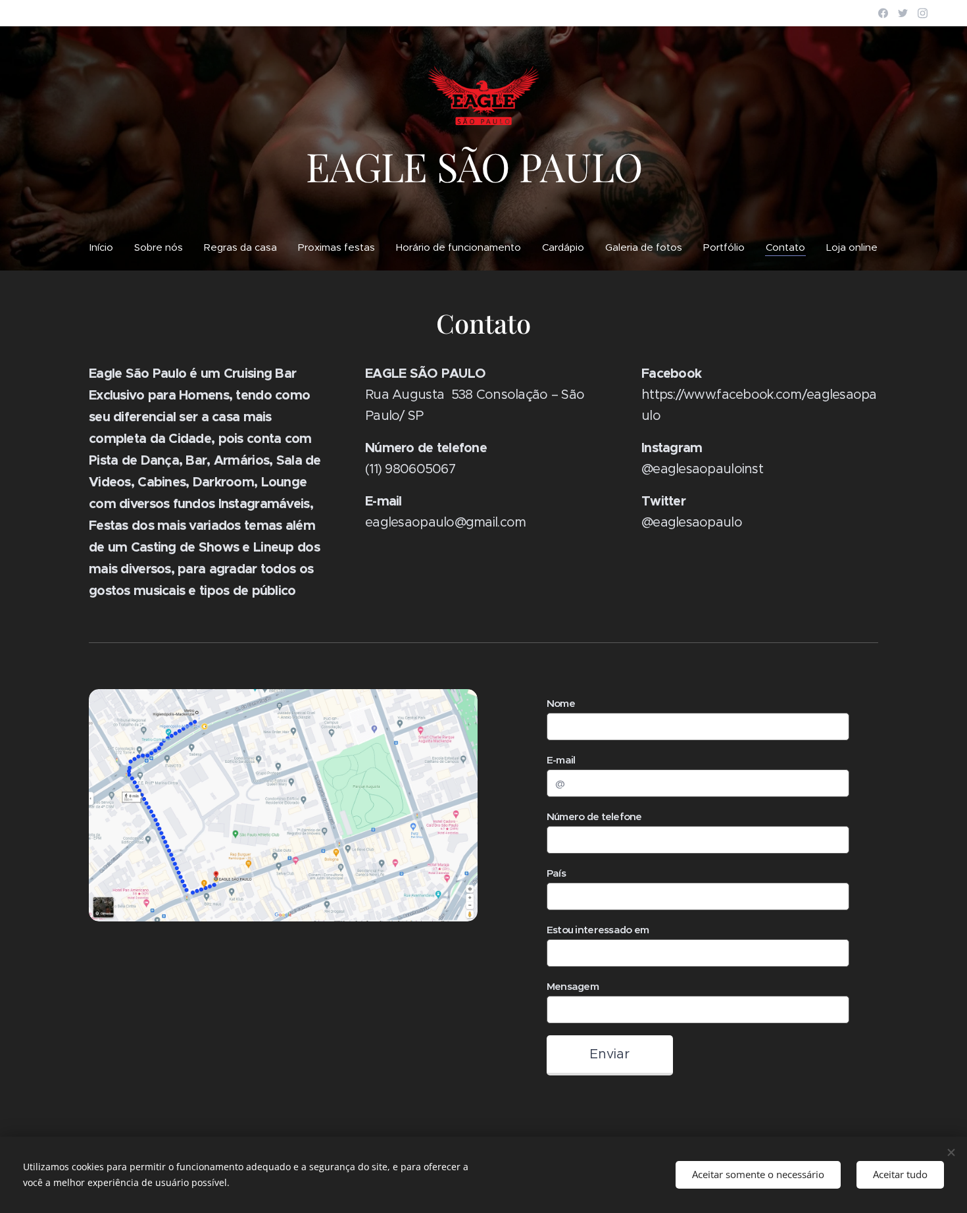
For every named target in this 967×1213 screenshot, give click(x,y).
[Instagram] (922, 13)
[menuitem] (106, 247)
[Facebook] (883, 13)
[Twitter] (903, 13)
